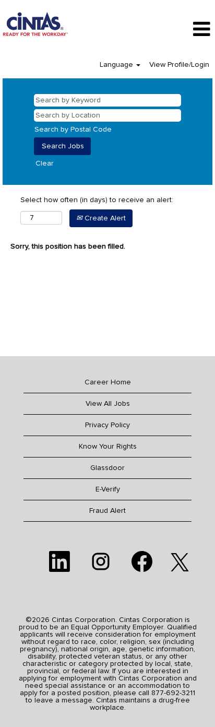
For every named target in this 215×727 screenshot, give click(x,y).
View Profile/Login (179, 64)
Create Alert (104, 218)
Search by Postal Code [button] (73, 129)
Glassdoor (107, 468)
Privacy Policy (107, 425)
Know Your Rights (108, 446)
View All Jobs (108, 403)
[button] (179, 29)
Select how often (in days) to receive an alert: (96, 200)
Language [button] (117, 64)
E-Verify (107, 489)
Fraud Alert (107, 510)
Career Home (108, 382)
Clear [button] (44, 163)
